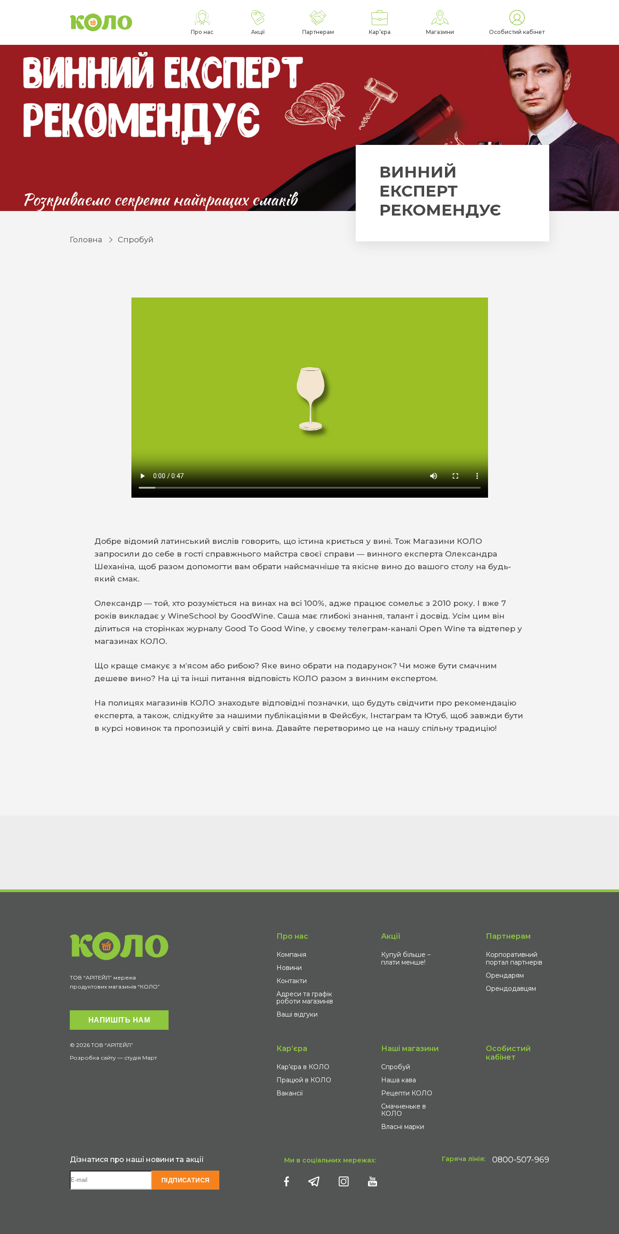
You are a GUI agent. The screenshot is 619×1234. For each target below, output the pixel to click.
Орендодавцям (511, 988)
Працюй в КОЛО (303, 1080)
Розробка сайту (93, 1057)
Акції (391, 936)
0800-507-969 (520, 1160)
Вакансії (289, 1093)
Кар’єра (291, 1048)
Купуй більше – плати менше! (405, 958)
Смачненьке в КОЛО (403, 1110)
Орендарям (505, 975)
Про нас (292, 936)
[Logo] (101, 22)
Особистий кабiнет (508, 1052)
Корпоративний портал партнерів (514, 958)
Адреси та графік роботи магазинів (304, 998)
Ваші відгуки (297, 1014)
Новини (289, 968)
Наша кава (398, 1080)
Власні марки (402, 1127)
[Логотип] (119, 946)
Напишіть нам (119, 1020)
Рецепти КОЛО (406, 1093)
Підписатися (185, 1180)
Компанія (291, 955)
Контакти (291, 981)
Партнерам (508, 936)
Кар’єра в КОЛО (302, 1067)
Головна (86, 239)
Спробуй (136, 239)
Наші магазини (410, 1048)
